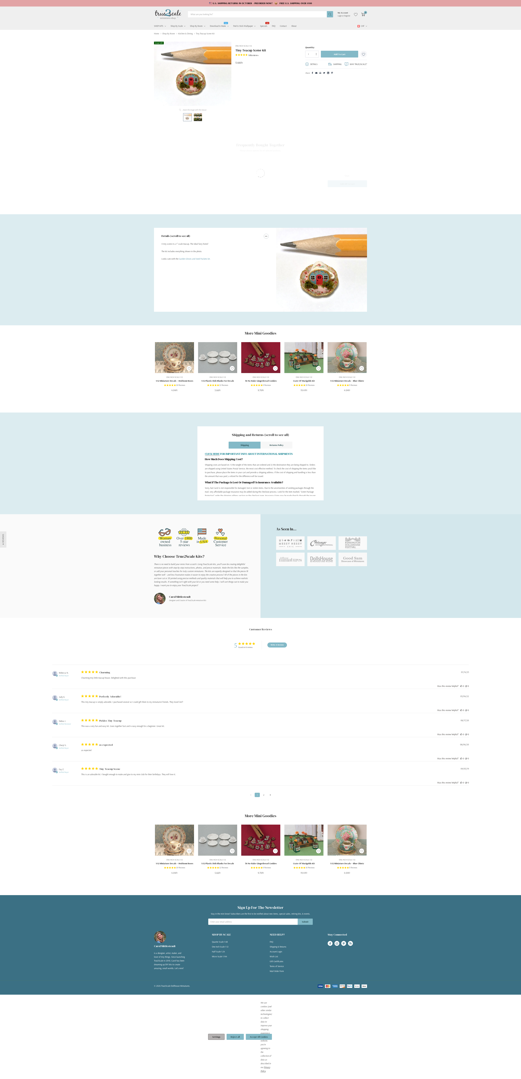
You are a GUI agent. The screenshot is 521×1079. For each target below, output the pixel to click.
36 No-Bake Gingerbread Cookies (261, 380)
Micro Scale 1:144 (219, 956)
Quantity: (309, 47)
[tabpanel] (321, 270)
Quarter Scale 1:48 (220, 941)
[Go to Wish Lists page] (356, 14)
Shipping (245, 445)
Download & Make (218, 25)
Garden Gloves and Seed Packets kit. (194, 258)
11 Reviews (223, 385)
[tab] (319, 306)
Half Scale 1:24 (218, 951)
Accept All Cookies (259, 1036)
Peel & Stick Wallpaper (243, 26)
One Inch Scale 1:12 (220, 946)
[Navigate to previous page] (250, 795)
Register (347, 16)
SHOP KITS (158, 26)
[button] (3, 539)
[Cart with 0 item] (363, 14)
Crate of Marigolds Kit (304, 380)
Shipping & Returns (278, 946)
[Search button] (330, 14)
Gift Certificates (276, 961)
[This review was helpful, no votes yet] (461, 686)
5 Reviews (353, 385)
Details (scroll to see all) (175, 236)
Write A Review (277, 645)
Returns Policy (276, 445)
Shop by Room (196, 26)
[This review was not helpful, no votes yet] (466, 686)
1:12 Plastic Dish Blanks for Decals (217, 380)
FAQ (271, 941)
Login (340, 16)
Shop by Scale (177, 26)
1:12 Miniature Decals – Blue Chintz (347, 380)
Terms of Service (277, 966)
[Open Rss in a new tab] (350, 943)
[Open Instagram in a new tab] (337, 943)
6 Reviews (267, 385)
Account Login (276, 951)
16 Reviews (180, 385)
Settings (216, 1036)
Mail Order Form (277, 971)
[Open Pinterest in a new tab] (343, 943)
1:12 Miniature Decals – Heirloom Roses (174, 380)
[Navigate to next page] (270, 795)
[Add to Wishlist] (363, 54)
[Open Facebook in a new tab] (330, 943)
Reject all (235, 1036)
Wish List (274, 956)
